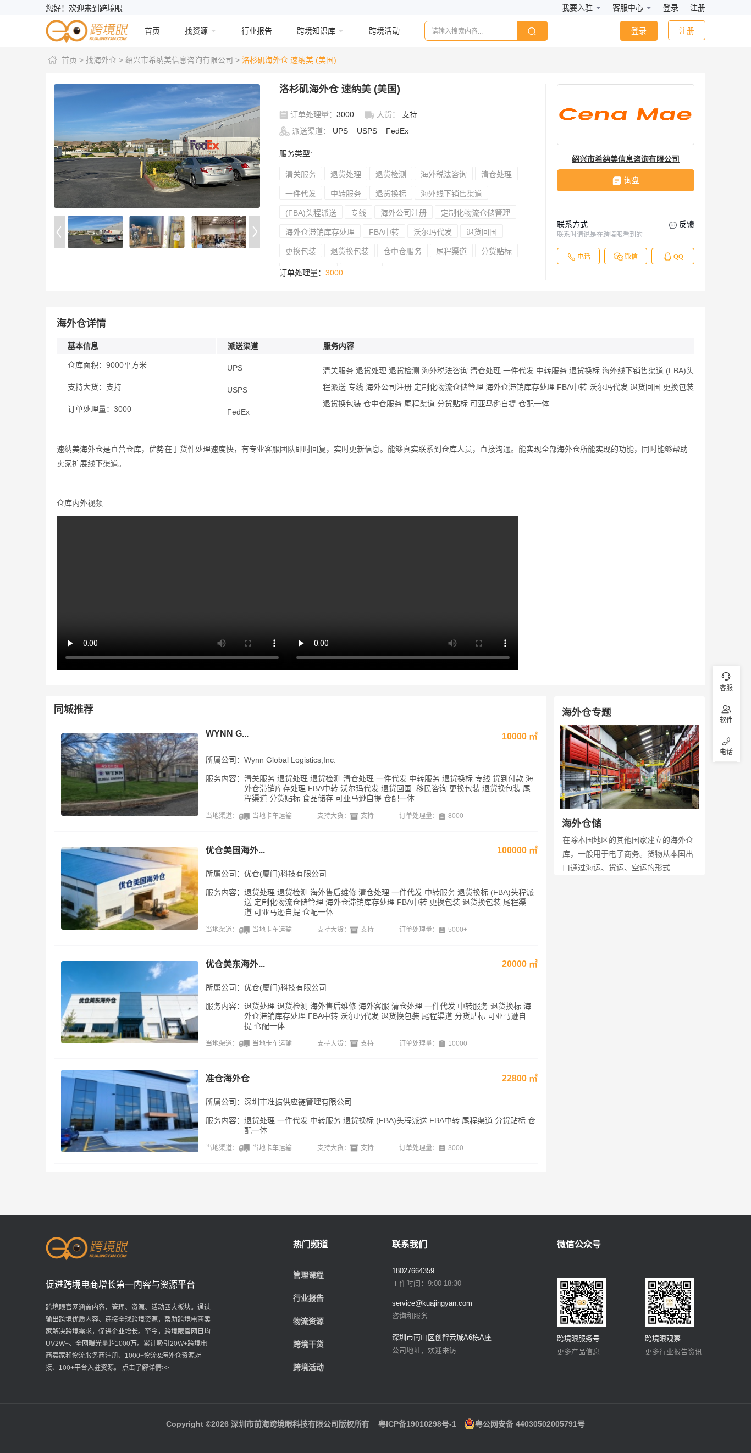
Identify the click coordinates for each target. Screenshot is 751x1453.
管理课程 (308, 1274)
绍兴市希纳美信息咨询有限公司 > (182, 60)
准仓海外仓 (228, 1078)
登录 (670, 7)
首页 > (72, 60)
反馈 (685, 224)
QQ (678, 257)
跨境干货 (308, 1344)
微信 (631, 257)
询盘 (631, 180)
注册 (697, 7)
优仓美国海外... (235, 850)
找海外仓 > (104, 60)
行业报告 (308, 1298)
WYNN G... (227, 733)
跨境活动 (308, 1367)
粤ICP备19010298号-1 (417, 1423)
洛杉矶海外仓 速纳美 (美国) (289, 60)
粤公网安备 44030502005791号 (530, 1423)
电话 (583, 257)
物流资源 (308, 1321)
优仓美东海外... (235, 964)
